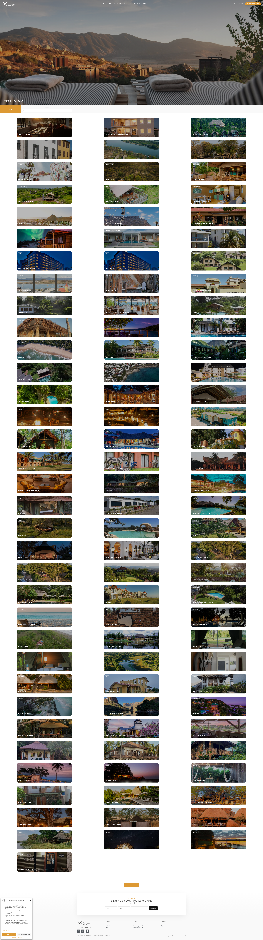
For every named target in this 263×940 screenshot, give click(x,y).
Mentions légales (98, 935)
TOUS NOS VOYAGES (140, 4)
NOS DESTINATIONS (109, 4)
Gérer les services (6, 930)
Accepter (9, 934)
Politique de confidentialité (17, 937)
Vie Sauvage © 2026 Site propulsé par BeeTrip (174, 936)
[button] (30, 900)
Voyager (107, 921)
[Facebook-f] (78, 931)
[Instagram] (82, 931)
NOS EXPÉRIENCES (124, 4)
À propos (135, 921)
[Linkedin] (87, 931)
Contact (163, 921)
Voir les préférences (24, 934)
